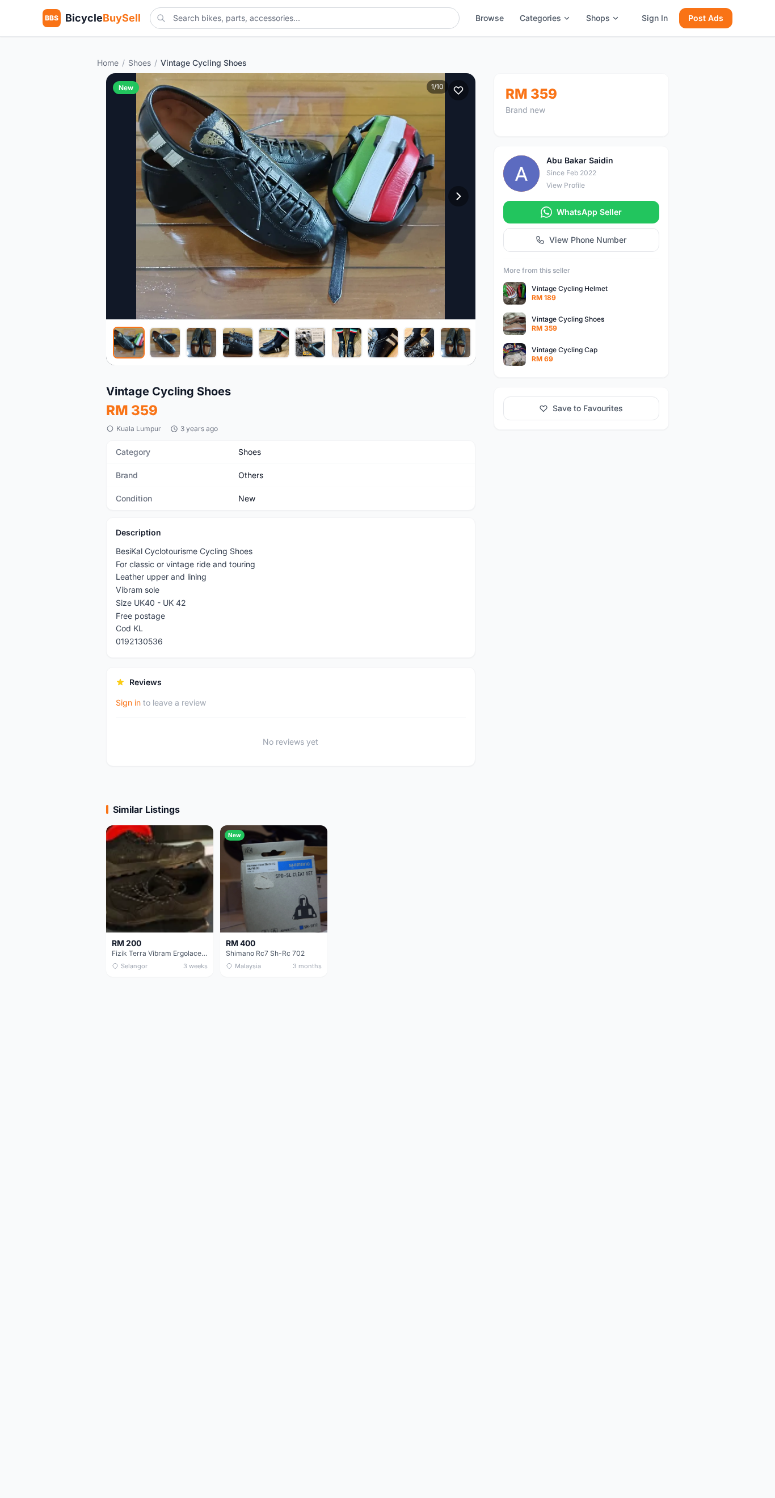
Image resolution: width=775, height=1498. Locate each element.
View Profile (565, 186)
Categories (540, 18)
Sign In (655, 18)
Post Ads (705, 18)
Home (108, 62)
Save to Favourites (588, 408)
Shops (598, 18)
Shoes (139, 62)
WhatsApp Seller (589, 212)
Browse (489, 18)
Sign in (128, 702)
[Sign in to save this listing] (458, 90)
